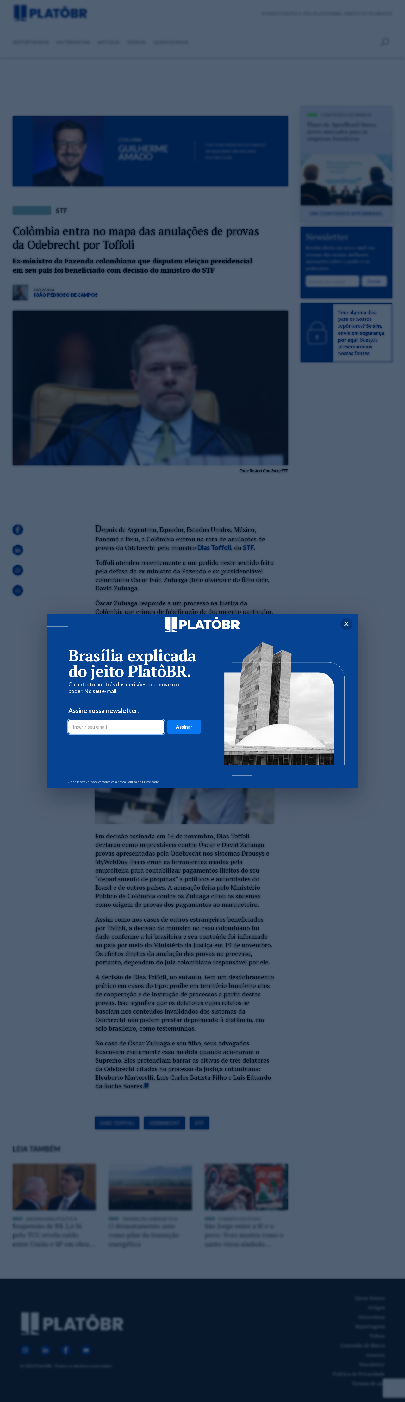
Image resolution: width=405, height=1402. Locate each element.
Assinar (184, 726)
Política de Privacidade (143, 782)
